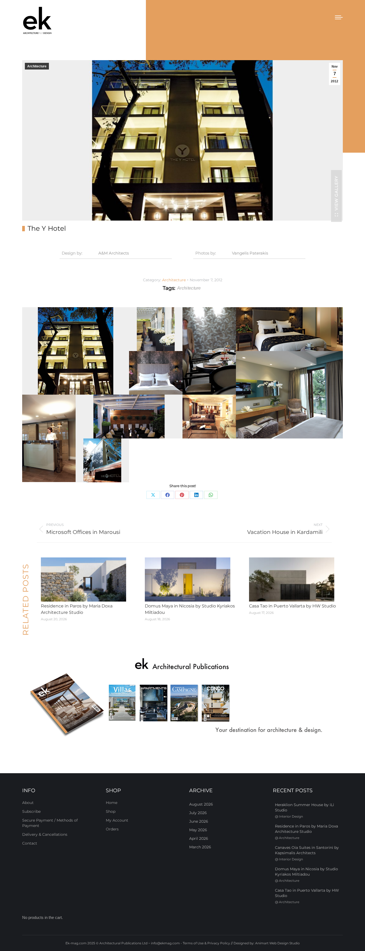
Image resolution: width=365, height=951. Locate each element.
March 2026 (200, 847)
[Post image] (83, 579)
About (28, 802)
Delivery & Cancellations (44, 834)
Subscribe (31, 811)
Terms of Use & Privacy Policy (206, 943)
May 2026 (198, 829)
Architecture (36, 66)
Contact (29, 843)
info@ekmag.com (165, 943)
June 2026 (198, 821)
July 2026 (198, 812)
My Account (117, 820)
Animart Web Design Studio (277, 943)
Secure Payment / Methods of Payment (50, 823)
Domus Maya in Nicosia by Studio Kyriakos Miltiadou (190, 609)
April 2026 (198, 838)
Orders (112, 829)
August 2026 (201, 804)
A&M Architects (113, 253)
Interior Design (291, 816)
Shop (110, 811)
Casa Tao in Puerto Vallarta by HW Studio (292, 606)
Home (111, 802)
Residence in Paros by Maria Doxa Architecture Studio (76, 609)
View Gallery (336, 193)
